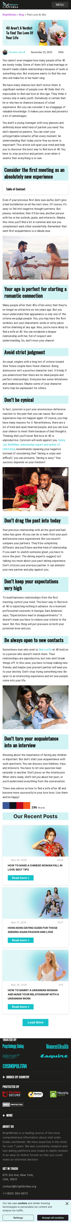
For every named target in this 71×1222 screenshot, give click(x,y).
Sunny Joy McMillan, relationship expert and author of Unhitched (34, 445)
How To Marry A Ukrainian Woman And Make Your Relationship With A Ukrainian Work (33, 994)
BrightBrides (9, 14)
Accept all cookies (53, 1217)
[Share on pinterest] (19, 805)
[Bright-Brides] (10, 4)
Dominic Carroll (17, 52)
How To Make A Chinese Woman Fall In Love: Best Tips (35, 867)
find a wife (45, 649)
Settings (18, 1217)
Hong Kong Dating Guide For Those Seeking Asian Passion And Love (32, 930)
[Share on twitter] (12, 805)
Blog (21, 14)
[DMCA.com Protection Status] (13, 1105)
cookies (22, 1203)
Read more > (20, 877)
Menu (60, 4)
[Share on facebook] (6, 805)
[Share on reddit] (26, 805)
